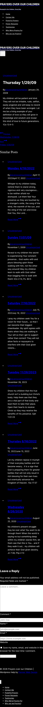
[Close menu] (0, 682)
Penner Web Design (28, 672)
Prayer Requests (12, 24)
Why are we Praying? (13, 34)
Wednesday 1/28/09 (9, 135)
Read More (14, 219)
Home (8, 14)
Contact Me (10, 17)
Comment (5, 614)
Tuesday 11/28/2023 (22, 372)
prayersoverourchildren (16, 90)
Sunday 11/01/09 (19, 237)
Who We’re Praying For (14, 30)
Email (3, 633)
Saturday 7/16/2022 (22, 303)
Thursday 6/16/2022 (22, 441)
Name (3, 623)
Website (4, 642)
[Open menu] (2, 53)
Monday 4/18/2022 (21, 168)
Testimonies (10, 27)
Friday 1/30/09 (7, 143)
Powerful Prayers (12, 20)
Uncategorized (10, 75)
